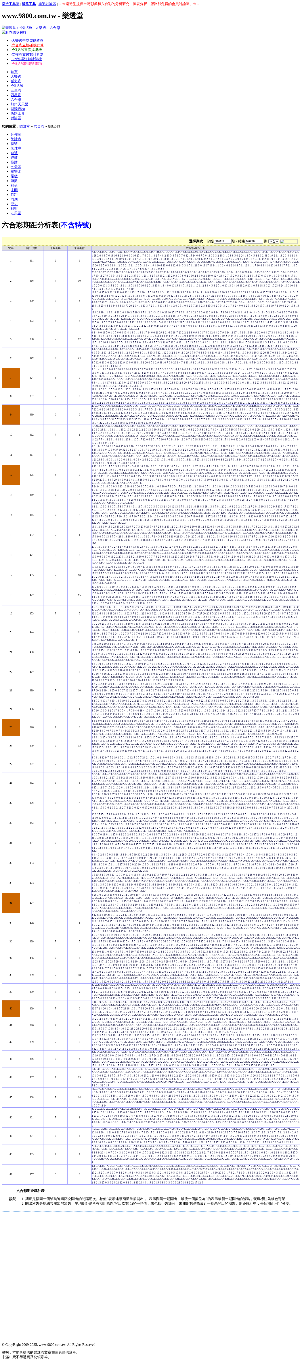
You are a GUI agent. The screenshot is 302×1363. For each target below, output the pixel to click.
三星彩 (16, 90)
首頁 (14, 72)
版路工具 (18, 113)
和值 (14, 185)
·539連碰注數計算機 (26, 59)
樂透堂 (24, 126)
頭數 (14, 181)
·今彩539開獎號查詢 (26, 64)
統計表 (16, 139)
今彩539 (17, 86)
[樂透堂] (31, 28)
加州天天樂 (19, 104)
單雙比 (16, 171)
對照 (14, 208)
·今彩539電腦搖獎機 (26, 50)
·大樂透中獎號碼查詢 (27, 40)
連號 (14, 153)
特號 (14, 144)
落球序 (16, 148)
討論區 (16, 118)
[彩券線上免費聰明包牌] (14, 32)
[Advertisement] (134, 1244)
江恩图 (16, 213)
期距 (14, 195)
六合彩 (16, 99)
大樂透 (16, 76)
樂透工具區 (10, 4)
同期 (14, 199)
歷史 (14, 204)
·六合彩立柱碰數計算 (27, 45)
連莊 (14, 157)
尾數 (14, 176)
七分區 (16, 167)
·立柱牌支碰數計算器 (27, 54)
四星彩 (16, 95)
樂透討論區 (47, 4)
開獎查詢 (18, 109)
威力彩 (16, 81)
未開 (14, 190)
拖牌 (14, 162)
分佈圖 (16, 134)
